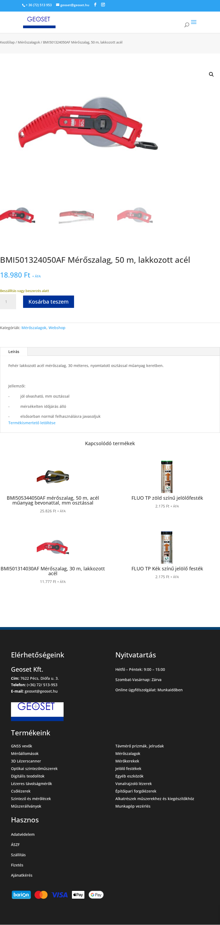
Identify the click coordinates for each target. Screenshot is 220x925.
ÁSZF (15, 844)
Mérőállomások (25, 753)
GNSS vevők (21, 745)
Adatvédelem (23, 834)
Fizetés (17, 865)
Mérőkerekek (127, 761)
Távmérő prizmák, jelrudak (139, 745)
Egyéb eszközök (129, 776)
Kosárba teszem (48, 301)
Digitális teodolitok (28, 776)
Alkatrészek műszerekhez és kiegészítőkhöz (154, 798)
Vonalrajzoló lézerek (133, 783)
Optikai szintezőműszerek (34, 768)
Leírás (13, 351)
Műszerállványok (26, 806)
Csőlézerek (21, 791)
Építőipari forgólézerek (135, 791)
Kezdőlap (7, 42)
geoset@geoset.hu (41, 691)
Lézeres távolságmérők (31, 783)
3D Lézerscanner (26, 761)
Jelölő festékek (128, 768)
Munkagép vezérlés (133, 806)
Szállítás (18, 854)
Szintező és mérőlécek (31, 798)
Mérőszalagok (29, 42)
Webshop (57, 327)
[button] (211, 74)
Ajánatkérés (21, 875)
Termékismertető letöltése (32, 422)
